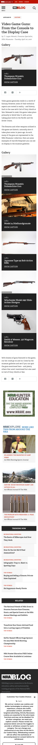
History (17, 17)
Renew (21, 2)
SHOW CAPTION (11, 82)
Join (16, 2)
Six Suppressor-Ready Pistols (15, 588)
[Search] (34, 8)
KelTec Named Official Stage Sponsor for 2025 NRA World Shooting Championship (18, 641)
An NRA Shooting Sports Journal (16, 460)
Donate (26, 2)
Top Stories (8, 573)
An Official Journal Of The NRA (15, 490)
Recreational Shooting (12, 534)
